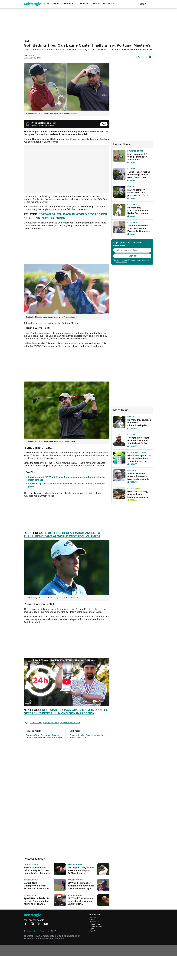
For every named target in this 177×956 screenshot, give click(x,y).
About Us (92, 917)
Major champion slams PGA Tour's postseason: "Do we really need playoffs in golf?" (138, 193)
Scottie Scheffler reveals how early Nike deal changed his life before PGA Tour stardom (137, 476)
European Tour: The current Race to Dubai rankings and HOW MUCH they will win (44, 736)
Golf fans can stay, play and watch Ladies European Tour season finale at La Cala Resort (139, 494)
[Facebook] (26, 925)
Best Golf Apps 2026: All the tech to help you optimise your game (139, 458)
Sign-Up (92, 931)
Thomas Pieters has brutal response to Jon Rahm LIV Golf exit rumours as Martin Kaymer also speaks (138, 441)
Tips (95, 4)
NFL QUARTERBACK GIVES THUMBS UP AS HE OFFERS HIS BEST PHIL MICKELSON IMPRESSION (66, 711)
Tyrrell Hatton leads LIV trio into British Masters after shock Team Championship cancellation (36, 901)
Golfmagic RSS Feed (97, 922)
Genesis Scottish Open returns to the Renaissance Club (86, 736)
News (47, 4)
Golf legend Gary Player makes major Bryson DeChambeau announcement (81, 870)
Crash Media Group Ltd (38, 931)
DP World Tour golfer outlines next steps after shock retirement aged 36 (81, 886)
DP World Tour (31, 864)
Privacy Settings (95, 926)
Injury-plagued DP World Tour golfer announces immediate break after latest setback (137, 157)
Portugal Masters (51, 723)
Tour (56, 4)
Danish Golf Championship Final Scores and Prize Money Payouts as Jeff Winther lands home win (37, 886)
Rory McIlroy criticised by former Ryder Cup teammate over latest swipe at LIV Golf (139, 210)
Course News (133, 488)
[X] (39, 925)
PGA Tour (131, 187)
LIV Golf (131, 169)
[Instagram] (32, 925)
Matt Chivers (29, 56)
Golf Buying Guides (136, 453)
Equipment (69, 4)
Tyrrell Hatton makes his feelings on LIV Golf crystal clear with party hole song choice (138, 175)
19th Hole (107, 4)
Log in (143, 4)
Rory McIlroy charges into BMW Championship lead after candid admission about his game (139, 423)
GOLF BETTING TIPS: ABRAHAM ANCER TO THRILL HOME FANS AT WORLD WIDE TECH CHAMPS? (62, 534)
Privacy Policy (121, 262)
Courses (84, 4)
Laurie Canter (36, 723)
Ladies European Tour (70, 723)
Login (91, 928)
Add (104, 124)
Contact (92, 919)
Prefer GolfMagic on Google (44, 123)
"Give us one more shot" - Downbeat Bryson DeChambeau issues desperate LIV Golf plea (139, 228)
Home (27, 41)
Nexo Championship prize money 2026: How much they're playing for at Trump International (37, 870)
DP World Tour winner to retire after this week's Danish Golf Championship (81, 901)
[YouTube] (46, 925)
